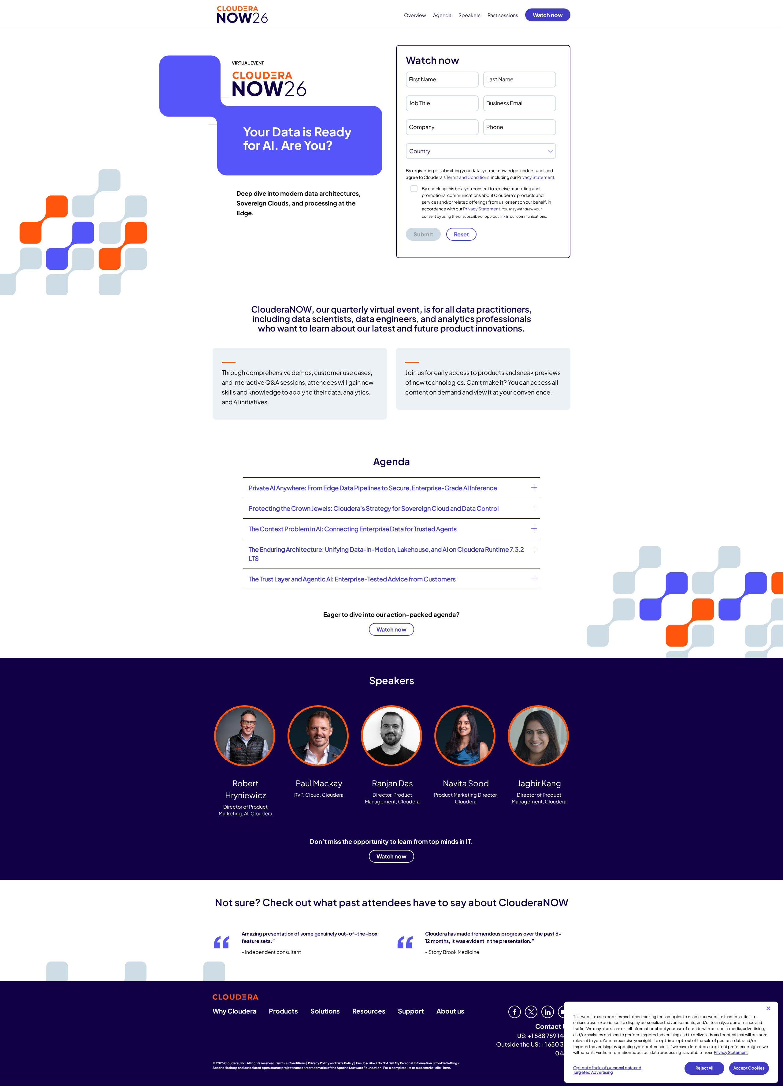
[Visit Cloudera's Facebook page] (514, 1012)
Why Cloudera (234, 1011)
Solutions (325, 1011)
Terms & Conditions (291, 1063)
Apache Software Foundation (359, 1067)
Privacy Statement (535, 177)
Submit (423, 234)
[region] (671, 1042)
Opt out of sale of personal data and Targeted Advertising (607, 1070)
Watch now (548, 14)
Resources (368, 1011)
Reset (461, 234)
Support (411, 1011)
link (502, 216)
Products (283, 1011)
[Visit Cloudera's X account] (531, 1012)
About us (450, 1011)
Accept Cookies (749, 1068)
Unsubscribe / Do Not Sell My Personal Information (394, 1063)
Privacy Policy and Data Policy (331, 1063)
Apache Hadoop (225, 1067)
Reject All (704, 1068)
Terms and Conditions (467, 177)
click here (442, 1067)
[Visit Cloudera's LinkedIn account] (547, 1012)
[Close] (768, 1008)
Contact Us (552, 1026)
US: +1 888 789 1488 (543, 1035)
